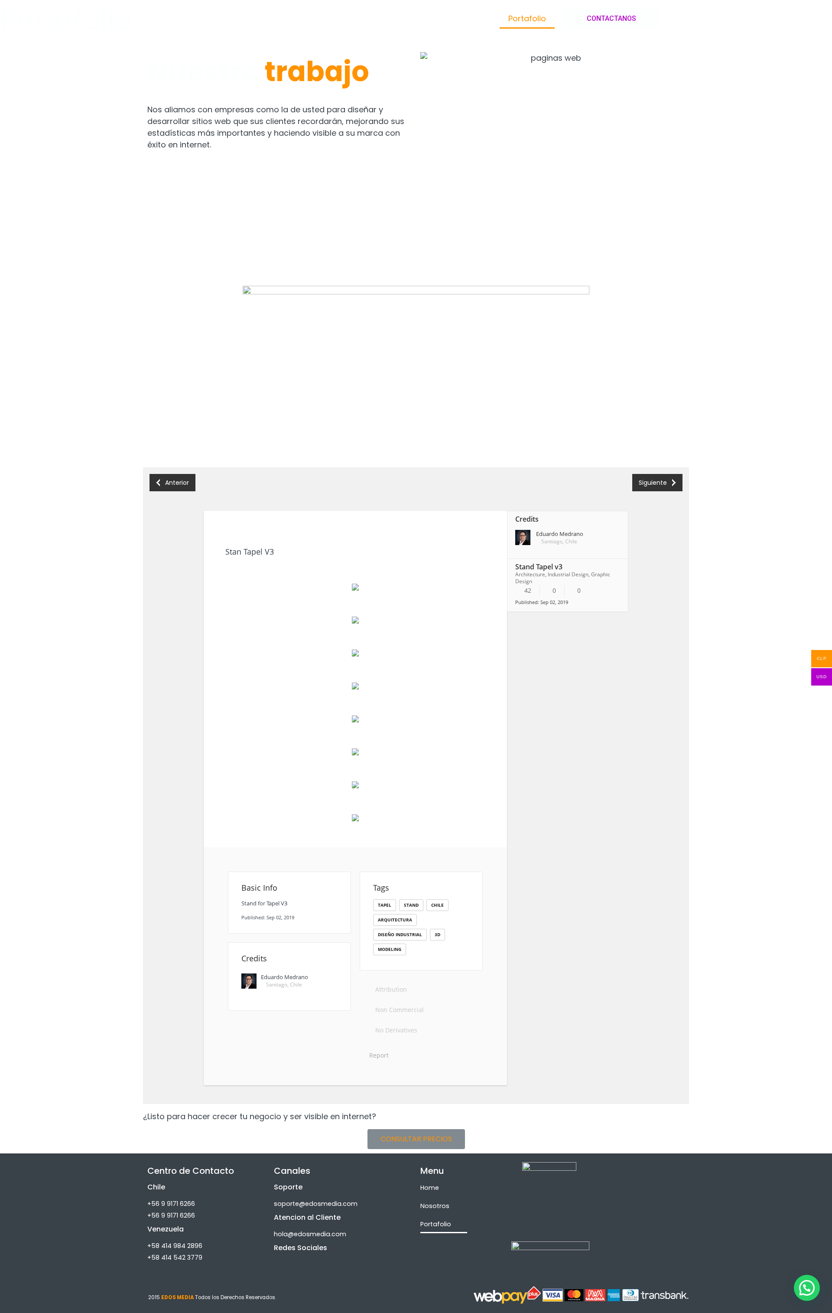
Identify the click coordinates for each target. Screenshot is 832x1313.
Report (378, 1055)
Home (426, 18)
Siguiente (653, 482)
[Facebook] (313, 1262)
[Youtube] (342, 1262)
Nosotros (473, 18)
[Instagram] (285, 1262)
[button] (611, 19)
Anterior (177, 482)
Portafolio (527, 18)
